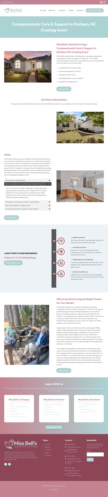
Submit (90, 459)
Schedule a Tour (95, 10)
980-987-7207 (83, 407)
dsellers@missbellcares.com (17, 414)
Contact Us (80, 10)
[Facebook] (101, 2)
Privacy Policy (54, 490)
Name (89, 451)
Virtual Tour (48, 449)
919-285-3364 (71, 468)
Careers (71, 10)
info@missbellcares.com (73, 447)
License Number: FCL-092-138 (87, 412)
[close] (105, 473)
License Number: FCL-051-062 (52, 414)
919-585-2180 (71, 456)
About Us (47, 447)
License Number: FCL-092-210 (17, 416)
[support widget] (103, 493)
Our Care (43, 10)
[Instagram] (104, 2)
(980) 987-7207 (8, 2)
